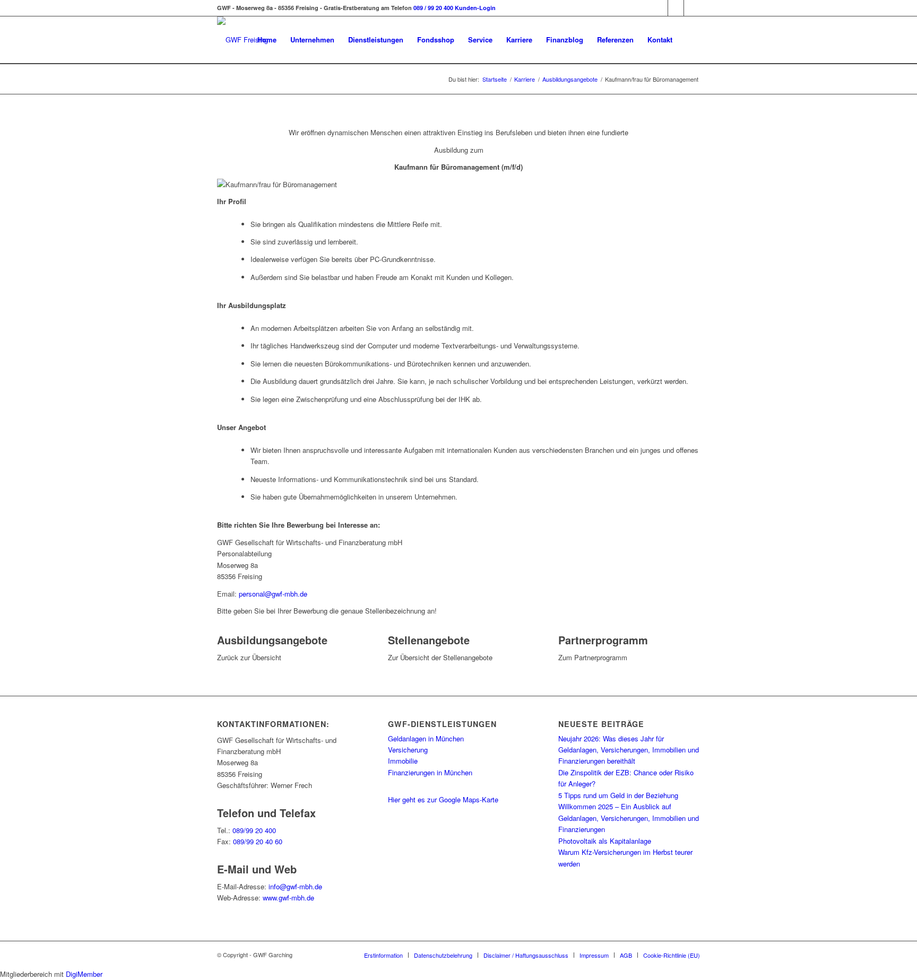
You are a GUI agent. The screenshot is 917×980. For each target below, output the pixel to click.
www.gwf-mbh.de (288, 897)
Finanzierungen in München (430, 772)
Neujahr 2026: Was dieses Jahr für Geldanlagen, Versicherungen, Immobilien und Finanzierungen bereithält (628, 749)
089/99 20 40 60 (257, 841)
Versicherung (408, 750)
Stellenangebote (429, 640)
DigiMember (84, 974)
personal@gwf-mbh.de (273, 594)
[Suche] (689, 39)
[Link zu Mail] (660, 8)
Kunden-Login (475, 8)
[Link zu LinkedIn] (692, 8)
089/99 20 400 (254, 830)
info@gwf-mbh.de (295, 886)
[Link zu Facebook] (676, 8)
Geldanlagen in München (426, 738)
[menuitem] (266, 39)
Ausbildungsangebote (272, 640)
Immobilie (403, 761)
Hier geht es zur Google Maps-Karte (443, 799)
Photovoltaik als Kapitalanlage (604, 841)
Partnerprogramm (603, 640)
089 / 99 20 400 (433, 8)
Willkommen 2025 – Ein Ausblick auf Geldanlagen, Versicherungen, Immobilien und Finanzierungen (628, 817)
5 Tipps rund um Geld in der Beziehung (618, 795)
